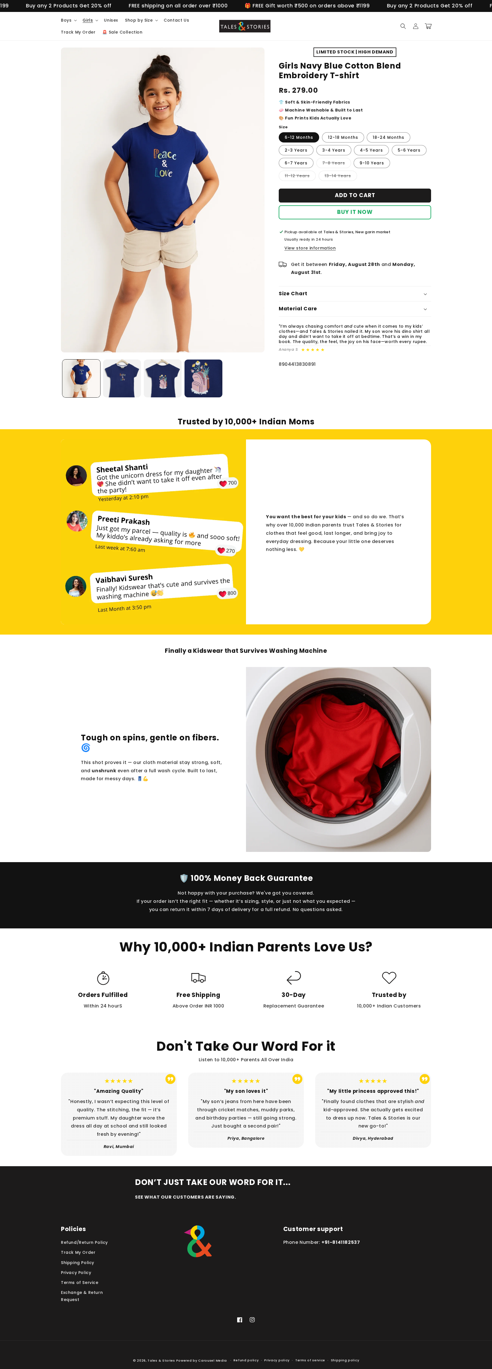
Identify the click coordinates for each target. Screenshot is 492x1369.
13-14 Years (341, 177)
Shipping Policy (77, 1262)
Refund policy (246, 1360)
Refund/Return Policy (84, 1242)
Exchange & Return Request (82, 1296)
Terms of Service (80, 1282)
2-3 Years (296, 150)
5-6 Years (409, 150)
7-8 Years (336, 164)
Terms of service (310, 1360)
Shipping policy (345, 1360)
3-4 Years (333, 150)
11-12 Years (300, 177)
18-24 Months (388, 137)
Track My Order (78, 1252)
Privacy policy (277, 1360)
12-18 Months (343, 137)
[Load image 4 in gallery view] (203, 378)
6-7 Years (296, 163)
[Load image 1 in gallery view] (81, 378)
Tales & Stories (161, 1360)
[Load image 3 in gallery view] (163, 378)
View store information (310, 248)
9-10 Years (372, 163)
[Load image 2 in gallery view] (122, 378)
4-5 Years (371, 150)
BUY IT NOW (355, 212)
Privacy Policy (76, 1272)
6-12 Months (299, 137)
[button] (68, 20)
